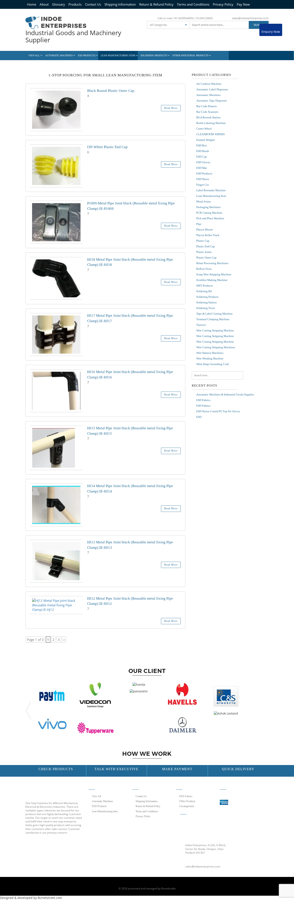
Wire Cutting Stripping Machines (215, 347)
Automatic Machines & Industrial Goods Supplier (225, 394)
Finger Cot (202, 184)
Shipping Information (120, 4)
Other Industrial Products (190, 55)
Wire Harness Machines (209, 352)
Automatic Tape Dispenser (211, 100)
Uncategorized (186, 806)
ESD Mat (201, 167)
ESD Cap (201, 156)
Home (31, 4)
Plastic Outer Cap (206, 257)
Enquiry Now (271, 32)
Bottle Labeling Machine (211, 123)
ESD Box (201, 145)
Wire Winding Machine (209, 358)
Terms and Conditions (193, 4)
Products (75, 4)
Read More (171, 108)
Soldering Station (206, 302)
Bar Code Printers (206, 106)
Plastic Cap (202, 240)
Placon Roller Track (208, 235)
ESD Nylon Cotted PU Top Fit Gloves (218, 411)
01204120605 (204, 18)
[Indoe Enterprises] (55, 22)
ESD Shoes (202, 179)
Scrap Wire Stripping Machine (213, 274)
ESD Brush (202, 151)
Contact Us (93, 4)
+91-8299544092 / (184, 18)
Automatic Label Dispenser (212, 89)
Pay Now (243, 4)
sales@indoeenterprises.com (250, 18)
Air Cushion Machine (208, 83)
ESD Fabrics (203, 400)
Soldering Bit (204, 291)
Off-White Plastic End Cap (107, 147)
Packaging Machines (208, 207)
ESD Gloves (203, 162)
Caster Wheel (204, 128)
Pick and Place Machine (210, 218)
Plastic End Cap (205, 246)
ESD (198, 417)
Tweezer (201, 324)
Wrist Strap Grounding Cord (212, 364)
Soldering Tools (205, 308)
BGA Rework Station (208, 117)
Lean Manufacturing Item (118, 55)
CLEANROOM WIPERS (210, 134)
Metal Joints (203, 201)
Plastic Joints (204, 252)
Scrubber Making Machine (211, 280)
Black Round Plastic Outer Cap (110, 91)
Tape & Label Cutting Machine (214, 313)
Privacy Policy (223, 4)
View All (34, 55)
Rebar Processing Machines (212, 263)
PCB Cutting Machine (209, 212)
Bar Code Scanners (207, 111)
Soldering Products (154, 55)
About (44, 4)
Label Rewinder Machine (211, 190)
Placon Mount (204, 229)
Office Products (187, 801)
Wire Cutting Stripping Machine (215, 330)
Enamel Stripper (205, 139)
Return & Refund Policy (156, 4)
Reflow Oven (204, 268)
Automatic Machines (59, 55)
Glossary (58, 4)
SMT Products (204, 285)
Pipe (198, 224)
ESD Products (86, 55)
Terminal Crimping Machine (212, 319)
